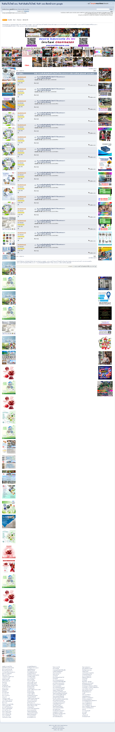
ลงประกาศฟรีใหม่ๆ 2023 (32, 685)
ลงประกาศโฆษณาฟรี (6, 714)
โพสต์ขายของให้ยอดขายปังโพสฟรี (60, 693)
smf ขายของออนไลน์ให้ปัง (58, 707)
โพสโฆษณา (4, 691)
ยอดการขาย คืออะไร (86, 694)
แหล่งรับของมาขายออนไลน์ (88, 672)
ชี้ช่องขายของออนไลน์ (31, 714)
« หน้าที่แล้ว (90, 68)
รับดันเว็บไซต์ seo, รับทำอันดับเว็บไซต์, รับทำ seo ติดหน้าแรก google (32, 4)
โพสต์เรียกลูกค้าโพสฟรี (58, 706)
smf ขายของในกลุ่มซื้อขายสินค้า (59, 694)
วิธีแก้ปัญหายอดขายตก (87, 670)
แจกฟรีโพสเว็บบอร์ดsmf (32, 695)
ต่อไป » (95, 68)
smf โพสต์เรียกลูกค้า (57, 704)
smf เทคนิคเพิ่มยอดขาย (58, 716)
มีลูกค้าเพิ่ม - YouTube (87, 681)
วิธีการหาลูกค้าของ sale (7, 669)
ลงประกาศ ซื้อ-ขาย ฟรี (32, 682)
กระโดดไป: (70, 266)
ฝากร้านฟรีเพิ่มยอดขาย (87, 704)
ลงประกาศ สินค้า (30, 679)
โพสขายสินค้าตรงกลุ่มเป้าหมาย (33, 704)
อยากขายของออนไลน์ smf (58, 680)
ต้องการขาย (4, 702)
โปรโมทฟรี (84, 680)
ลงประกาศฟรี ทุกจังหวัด (7, 701)
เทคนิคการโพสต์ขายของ (58, 690)
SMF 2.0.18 (51, 725)
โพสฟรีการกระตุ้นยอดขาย (87, 697)
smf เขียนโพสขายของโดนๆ (58, 710)
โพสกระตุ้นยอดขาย (86, 667)
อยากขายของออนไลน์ (31, 710)
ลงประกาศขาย (5, 688)
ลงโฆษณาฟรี (85, 715)
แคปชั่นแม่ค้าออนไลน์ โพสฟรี (59, 701)
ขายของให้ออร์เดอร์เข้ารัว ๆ (58, 703)
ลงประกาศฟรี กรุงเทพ (6, 711)
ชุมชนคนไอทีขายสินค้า (32, 683)
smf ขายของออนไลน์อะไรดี (58, 677)
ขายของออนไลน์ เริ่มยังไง (32, 712)
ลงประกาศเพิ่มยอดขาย (87, 703)
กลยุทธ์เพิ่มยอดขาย (31, 669)
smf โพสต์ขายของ (56, 709)
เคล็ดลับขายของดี (31, 670)
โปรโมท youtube (30, 692)
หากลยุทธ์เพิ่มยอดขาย (31, 666)
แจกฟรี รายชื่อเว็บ (31, 694)
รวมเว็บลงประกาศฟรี (6, 717)
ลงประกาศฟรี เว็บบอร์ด (32, 699)
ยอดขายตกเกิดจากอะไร (87, 690)
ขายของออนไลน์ (30, 707)
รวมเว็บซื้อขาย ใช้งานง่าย (7, 699)
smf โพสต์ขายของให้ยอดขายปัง (59, 691)
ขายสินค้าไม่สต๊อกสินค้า (58, 671)
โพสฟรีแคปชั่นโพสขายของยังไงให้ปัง (60, 699)
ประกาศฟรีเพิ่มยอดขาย (87, 701)
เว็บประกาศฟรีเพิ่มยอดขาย (87, 707)
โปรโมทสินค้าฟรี (30, 688)
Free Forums (60, 726)
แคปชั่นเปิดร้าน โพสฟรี (58, 712)
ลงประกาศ (4, 696)
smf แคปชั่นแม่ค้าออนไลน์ (58, 700)
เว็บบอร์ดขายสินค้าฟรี (31, 701)
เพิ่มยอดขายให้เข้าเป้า (86, 677)
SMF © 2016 (57, 725)
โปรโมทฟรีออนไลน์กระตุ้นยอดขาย (89, 700)
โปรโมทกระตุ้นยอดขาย (87, 699)
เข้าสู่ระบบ (20, 9)
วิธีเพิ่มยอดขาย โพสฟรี (57, 715)
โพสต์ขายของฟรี (5, 679)
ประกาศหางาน (5, 694)
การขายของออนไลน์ (31, 715)
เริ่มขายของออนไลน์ (57, 672)
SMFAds (55, 726)
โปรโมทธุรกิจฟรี (30, 686)
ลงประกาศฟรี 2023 (6, 715)
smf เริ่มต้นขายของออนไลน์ (58, 683)
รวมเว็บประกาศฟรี (6, 678)
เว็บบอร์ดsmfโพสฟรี (31, 696)
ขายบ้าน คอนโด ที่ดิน (6, 705)
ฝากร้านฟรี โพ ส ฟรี (6, 710)
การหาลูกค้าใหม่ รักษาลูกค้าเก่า (8, 672)
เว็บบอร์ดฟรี (84, 678)
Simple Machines (63, 725)
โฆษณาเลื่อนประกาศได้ (32, 705)
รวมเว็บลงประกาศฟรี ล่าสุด (8, 676)
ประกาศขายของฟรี (86, 710)
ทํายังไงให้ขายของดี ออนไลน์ (8, 667)
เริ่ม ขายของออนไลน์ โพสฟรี (59, 687)
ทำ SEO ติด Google (6, 686)
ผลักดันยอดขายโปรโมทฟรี (87, 683)
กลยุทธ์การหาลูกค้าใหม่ (7, 666)
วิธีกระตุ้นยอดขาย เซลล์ (87, 668)
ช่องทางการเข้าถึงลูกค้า (7, 673)
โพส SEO (84, 713)
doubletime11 (22, 77)
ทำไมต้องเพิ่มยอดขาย (86, 691)
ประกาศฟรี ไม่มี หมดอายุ (7, 707)
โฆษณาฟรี (4, 682)
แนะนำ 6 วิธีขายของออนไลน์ (33, 708)
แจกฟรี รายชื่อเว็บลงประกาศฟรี (34, 689)
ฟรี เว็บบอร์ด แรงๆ (31, 702)
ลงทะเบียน (27, 9)
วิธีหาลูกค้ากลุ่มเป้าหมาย (7, 670)
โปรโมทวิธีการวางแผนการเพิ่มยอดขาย (90, 687)
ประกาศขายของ (5, 692)
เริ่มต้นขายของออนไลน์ (32, 711)
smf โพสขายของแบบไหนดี (58, 697)
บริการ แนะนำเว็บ (6, 695)
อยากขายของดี (56, 668)
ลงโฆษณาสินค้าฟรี (6, 680)
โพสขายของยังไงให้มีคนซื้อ (58, 696)
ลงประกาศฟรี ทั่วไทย (6, 712)
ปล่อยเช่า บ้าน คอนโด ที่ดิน (7, 704)
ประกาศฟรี (4, 683)
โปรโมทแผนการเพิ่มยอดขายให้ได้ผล (89, 686)
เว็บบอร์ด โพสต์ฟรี (31, 680)
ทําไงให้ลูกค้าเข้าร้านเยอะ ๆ (33, 667)
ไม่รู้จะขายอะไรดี (56, 667)
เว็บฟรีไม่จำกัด (5, 685)
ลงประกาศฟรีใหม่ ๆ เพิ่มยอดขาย (89, 706)
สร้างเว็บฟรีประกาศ (31, 717)
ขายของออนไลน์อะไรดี (87, 674)
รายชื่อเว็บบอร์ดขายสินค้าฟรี (33, 698)
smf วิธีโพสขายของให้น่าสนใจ (59, 713)
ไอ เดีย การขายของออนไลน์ (58, 684)
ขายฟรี (83, 693)
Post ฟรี (84, 709)
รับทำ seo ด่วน (56, 674)
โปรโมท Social (30, 691)
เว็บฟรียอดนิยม (5, 689)
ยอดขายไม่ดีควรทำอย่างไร (87, 688)
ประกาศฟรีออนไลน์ (31, 678)
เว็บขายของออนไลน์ (57, 686)
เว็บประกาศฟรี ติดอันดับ (7, 708)
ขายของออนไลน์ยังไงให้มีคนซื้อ (59, 670)
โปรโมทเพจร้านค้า (86, 716)
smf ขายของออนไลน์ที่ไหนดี (58, 688)
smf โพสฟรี (55, 675)
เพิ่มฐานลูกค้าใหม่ (5, 675)
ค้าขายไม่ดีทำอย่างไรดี (32, 672)
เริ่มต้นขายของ (85, 671)
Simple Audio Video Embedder (58, 728)
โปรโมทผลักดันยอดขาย (87, 684)
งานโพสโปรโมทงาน (31, 673)
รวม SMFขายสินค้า (31, 676)
